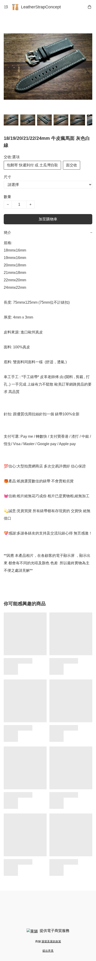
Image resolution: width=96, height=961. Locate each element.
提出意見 (48, 950)
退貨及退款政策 (51, 941)
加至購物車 (48, 219)
